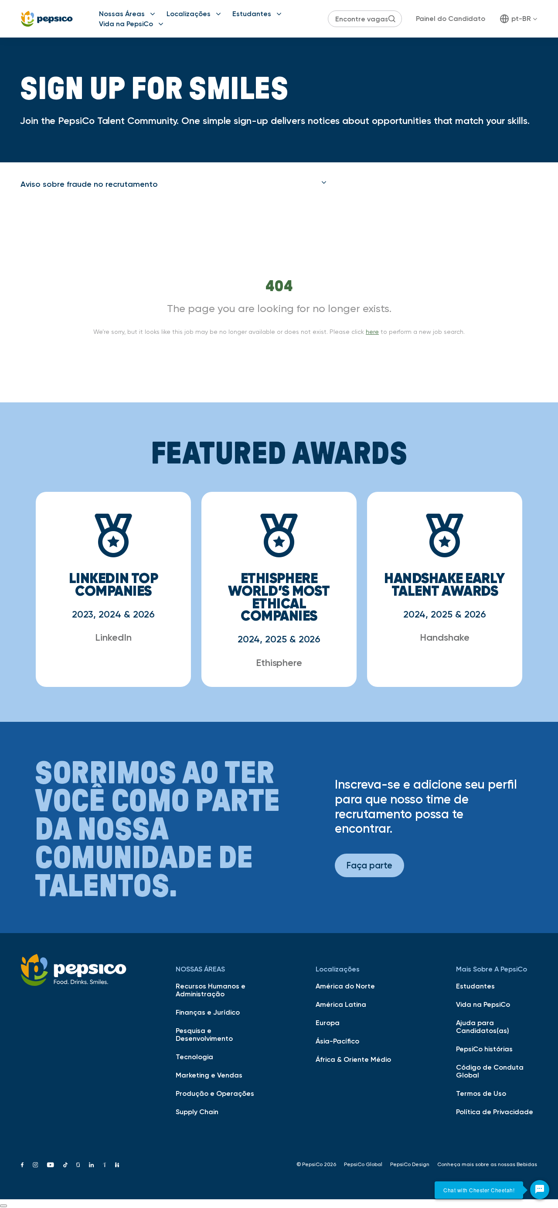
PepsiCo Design (409, 1164)
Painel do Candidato (450, 18)
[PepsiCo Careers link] (47, 19)
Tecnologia (194, 1056)
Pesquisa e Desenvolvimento (204, 1034)
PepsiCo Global (363, 1164)
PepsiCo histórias (484, 1049)
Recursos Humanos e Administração (210, 990)
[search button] (392, 19)
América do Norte (345, 986)
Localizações (189, 13)
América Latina (341, 1004)
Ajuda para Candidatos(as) (482, 1026)
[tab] (173, 184)
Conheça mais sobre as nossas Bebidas (487, 1164)
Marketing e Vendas (209, 1075)
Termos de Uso (481, 1093)
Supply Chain (197, 1111)
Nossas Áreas (122, 13)
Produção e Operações (215, 1093)
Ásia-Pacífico (337, 1041)
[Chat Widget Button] (539, 1189)
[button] (173, 184)
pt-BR (521, 18)
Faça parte (369, 865)
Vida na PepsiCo (126, 23)
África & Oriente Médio (353, 1059)
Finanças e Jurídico (208, 1012)
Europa (328, 1022)
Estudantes (251, 13)
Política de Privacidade (494, 1111)
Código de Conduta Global (490, 1071)
